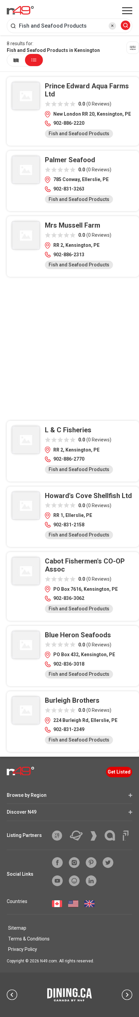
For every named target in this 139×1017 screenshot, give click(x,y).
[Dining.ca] (69, 995)
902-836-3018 (68, 664)
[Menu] (127, 11)
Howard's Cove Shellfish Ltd (88, 496)
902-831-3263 (68, 189)
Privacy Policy (22, 949)
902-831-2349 (68, 729)
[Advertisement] (69, 351)
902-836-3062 (68, 598)
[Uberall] (78, 836)
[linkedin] (91, 880)
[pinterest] (91, 862)
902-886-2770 (68, 459)
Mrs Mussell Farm (72, 225)
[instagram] (74, 862)
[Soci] (125, 836)
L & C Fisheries (68, 430)
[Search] (125, 26)
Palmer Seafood (70, 160)
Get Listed (119, 772)
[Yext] (59, 836)
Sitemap (17, 928)
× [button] (112, 26)
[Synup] (96, 836)
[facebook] (57, 862)
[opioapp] (74, 880)
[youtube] (57, 880)
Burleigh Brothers (72, 700)
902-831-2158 (68, 524)
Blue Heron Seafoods (78, 635)
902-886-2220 (68, 123)
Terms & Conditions (29, 938)
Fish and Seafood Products (79, 133)
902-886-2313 (68, 254)
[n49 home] (16, 60)
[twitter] (108, 862)
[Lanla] (112, 835)
